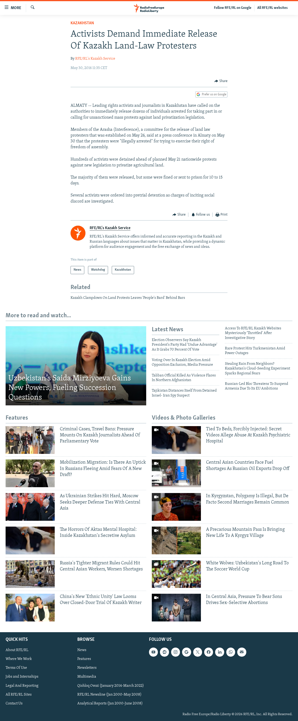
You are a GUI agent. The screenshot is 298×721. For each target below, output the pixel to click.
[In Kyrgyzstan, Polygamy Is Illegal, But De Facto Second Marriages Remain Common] (176, 507)
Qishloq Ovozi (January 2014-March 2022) (110, 685)
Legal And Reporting (22, 685)
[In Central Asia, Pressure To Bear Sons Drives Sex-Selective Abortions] (176, 607)
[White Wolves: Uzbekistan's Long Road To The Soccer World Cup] (176, 574)
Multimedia (86, 677)
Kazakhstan (82, 23)
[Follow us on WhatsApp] (230, 652)
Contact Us (14, 703)
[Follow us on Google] (186, 652)
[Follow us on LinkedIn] (219, 652)
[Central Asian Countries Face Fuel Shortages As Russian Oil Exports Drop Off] (176, 473)
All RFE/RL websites (272, 8)
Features (84, 659)
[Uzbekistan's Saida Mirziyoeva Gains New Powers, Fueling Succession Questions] (76, 365)
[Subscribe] (241, 652)
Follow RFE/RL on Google (232, 8)
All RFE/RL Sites (19, 695)
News (81, 650)
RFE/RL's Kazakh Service (95, 59)
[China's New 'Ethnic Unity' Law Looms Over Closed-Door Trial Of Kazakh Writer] (30, 607)
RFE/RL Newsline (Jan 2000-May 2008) (109, 695)
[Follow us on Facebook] (208, 652)
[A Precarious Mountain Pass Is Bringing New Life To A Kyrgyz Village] (176, 540)
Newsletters (87, 668)
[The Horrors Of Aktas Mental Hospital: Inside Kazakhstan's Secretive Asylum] (30, 540)
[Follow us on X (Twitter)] (197, 652)
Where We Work (19, 659)
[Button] (220, 81)
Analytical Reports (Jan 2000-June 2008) (110, 703)
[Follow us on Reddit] (164, 652)
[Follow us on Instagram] (175, 652)
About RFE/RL (17, 650)
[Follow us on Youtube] (153, 652)
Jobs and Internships (22, 677)
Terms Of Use (16, 668)
